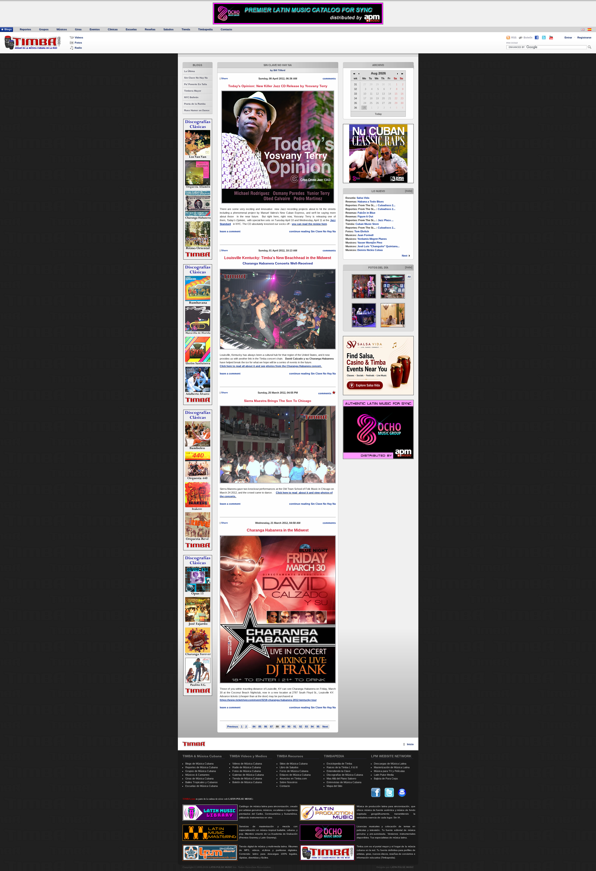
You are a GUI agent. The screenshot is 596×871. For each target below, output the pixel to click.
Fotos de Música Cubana (246, 771)
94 (312, 726)
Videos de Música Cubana (247, 763)
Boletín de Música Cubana (247, 782)
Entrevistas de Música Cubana (344, 782)
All (409, 276)
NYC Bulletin (191, 97)
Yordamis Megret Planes (372, 238)
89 (283, 726)
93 (306, 726)
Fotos (78, 42)
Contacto (226, 29)
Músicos (62, 29)
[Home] (193, 744)
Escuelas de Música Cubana (201, 786)
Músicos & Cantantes (197, 774)
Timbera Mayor (192, 90)
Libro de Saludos (289, 767)
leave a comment (230, 231)
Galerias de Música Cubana (248, 774)
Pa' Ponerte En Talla (195, 84)
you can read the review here (309, 224)
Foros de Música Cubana (294, 771)
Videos (79, 37)
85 (259, 726)
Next (404, 255)
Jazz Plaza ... (385, 220)
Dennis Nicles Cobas (370, 250)
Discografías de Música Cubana (345, 774)
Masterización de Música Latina (392, 767)
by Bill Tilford (277, 70)
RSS (513, 37)
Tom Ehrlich (361, 231)
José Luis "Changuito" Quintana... (378, 246)
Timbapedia (205, 29)
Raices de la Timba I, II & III (342, 767)
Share (224, 78)
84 (254, 726)
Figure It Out (365, 216)
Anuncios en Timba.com (293, 778)
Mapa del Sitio (334, 786)
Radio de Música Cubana (246, 767)
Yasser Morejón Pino (369, 242)
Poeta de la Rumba (195, 104)
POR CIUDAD (512, 43)
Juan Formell (365, 235)
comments (329, 78)
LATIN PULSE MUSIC (220, 867)
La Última (189, 71)
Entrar (568, 37)
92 (300, 726)
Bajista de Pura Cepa (386, 778)
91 (294, 726)
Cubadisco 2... (386, 205)
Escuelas (131, 29)
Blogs (8, 29)
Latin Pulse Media (384, 774)
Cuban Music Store (367, 224)
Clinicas (113, 29)
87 (271, 726)
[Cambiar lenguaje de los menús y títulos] (589, 30)
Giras (78, 29)
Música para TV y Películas (389, 771)
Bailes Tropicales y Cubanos (201, 782)
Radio (78, 47)
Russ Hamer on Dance (197, 110)
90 (289, 726)
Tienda (186, 29)
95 (318, 726)
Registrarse (584, 37)
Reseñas (150, 29)
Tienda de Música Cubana (247, 778)
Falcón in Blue (366, 212)
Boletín (528, 37)
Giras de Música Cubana (199, 778)
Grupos (43, 29)
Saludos (168, 29)
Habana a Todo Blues (371, 201)
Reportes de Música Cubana (201, 767)
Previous (232, 726)
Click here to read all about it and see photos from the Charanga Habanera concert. (271, 366)
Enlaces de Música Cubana (295, 774)
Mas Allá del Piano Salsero (341, 778)
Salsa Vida (363, 197)
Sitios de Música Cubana (294, 763)
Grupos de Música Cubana (200, 771)
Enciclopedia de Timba (339, 763)
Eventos (95, 29)
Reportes (25, 29)
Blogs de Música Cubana (199, 763)
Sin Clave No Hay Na (196, 77)
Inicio (410, 744)
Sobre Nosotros (289, 782)
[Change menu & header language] (583, 30)
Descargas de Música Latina (390, 763)
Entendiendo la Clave (338, 771)
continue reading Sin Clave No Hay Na (312, 231)
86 (265, 726)
